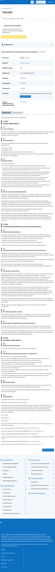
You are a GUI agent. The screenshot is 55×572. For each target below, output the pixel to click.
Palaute (3, 556)
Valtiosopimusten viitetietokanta (39, 489)
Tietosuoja (4, 567)
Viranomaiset (35, 460)
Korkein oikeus (7, 489)
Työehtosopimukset (36, 474)
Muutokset (6, 470)
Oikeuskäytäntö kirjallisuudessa (11, 513)
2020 (18, 18)
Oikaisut (5, 474)
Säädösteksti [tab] (6, 112)
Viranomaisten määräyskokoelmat (40, 463)
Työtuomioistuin (7, 506)
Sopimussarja (34, 482)
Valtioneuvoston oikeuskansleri (39, 467)
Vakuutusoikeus (7, 510)
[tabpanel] (27, 281)
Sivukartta (4, 563)
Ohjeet (3, 549)
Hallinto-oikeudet (7, 499)
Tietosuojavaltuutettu (37, 470)
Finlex (4, 18)
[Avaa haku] (32, 2)
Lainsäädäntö (7, 8)
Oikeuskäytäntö (8, 486)
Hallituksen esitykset (38, 493)
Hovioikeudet (6, 493)
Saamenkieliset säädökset (10, 481)
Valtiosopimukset (37, 478)
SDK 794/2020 (23, 102)
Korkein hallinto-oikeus (9, 496)
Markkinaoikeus (7, 503)
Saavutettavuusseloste (7, 560)
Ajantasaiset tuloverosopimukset (40, 485)
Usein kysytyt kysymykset (8, 553)
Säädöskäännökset (8, 477)
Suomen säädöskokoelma (10, 467)
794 (22, 18)
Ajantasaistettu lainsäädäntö (10, 463)
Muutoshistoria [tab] (18, 112)
